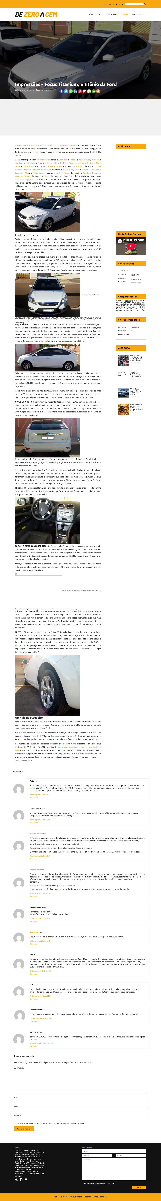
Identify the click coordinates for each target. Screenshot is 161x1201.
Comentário (20, 1068)
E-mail (17, 1106)
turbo (136, 310)
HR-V (137, 307)
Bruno (96, 159)
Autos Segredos (122, 274)
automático (120, 302)
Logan (124, 309)
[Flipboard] (84, 91)
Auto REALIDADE (123, 271)
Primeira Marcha (136, 283)
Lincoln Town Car (90, 169)
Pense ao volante (136, 279)
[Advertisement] (80, 117)
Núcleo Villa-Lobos (123, 334)
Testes (125, 14)
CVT (117, 304)
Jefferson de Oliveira (41, 169)
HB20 (133, 307)
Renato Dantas (86, 163)
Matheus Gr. (34, 932)
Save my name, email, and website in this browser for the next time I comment (50, 1123)
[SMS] (89, 91)
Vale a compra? (137, 14)
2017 (120, 300)
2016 (117, 300)
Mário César (38, 173)
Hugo (87, 159)
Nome (17, 1097)
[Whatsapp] (71, 91)
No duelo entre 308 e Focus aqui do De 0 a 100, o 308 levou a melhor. (45, 145)
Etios (129, 306)
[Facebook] (61, 91)
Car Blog (133, 271)
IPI (117, 309)
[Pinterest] (80, 91)
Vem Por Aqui (135, 327)
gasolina (121, 307)
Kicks (121, 309)
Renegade (142, 309)
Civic (137, 302)
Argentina (142, 300)
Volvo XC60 (68, 169)
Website (17, 1115)
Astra (77, 169)
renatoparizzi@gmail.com (26, 179)
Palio (131, 309)
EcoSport (130, 304)
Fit (137, 306)
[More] (98, 91)
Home (91, 14)
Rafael (73, 159)
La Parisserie (122, 327)
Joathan (18, 163)
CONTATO (111, 4)
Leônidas (63, 159)
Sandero (119, 310)
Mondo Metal (122, 330)
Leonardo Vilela (22, 173)
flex (140, 305)
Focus (143, 306)
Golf (130, 307)
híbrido (141, 307)
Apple (137, 300)
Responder (34, 798)
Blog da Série (122, 278)
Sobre (104, 4)
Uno (140, 310)
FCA (135, 306)
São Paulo (130, 310)
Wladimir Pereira (91, 173)
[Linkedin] (75, 91)
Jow (80, 159)
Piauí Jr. (72, 163)
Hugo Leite (52, 163)
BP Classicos (122, 281)
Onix (128, 309)
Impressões (44, 159)
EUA (132, 306)
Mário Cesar (28, 166)
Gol (127, 307)
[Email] (94, 91)
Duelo (99, 14)
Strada (124, 310)
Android (124, 300)
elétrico (136, 304)
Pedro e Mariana (36, 833)
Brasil (129, 302)
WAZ (132, 330)
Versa (143, 310)
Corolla (142, 302)
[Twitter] (66, 91)
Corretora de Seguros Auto (135, 275)
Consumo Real (112, 14)
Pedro (63, 163)
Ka (119, 309)
